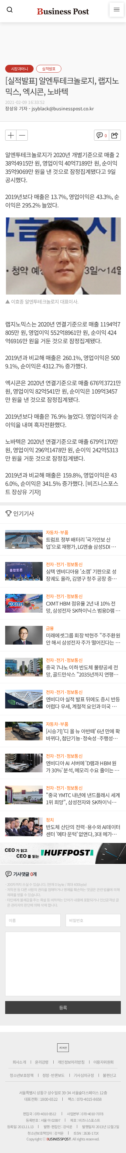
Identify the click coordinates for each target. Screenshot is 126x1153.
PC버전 (63, 1047)
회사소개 (19, 1062)
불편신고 (109, 1075)
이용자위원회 (103, 1062)
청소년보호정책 (21, 1075)
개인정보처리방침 (71, 1062)
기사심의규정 (84, 1075)
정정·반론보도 (53, 1075)
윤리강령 (41, 1062)
